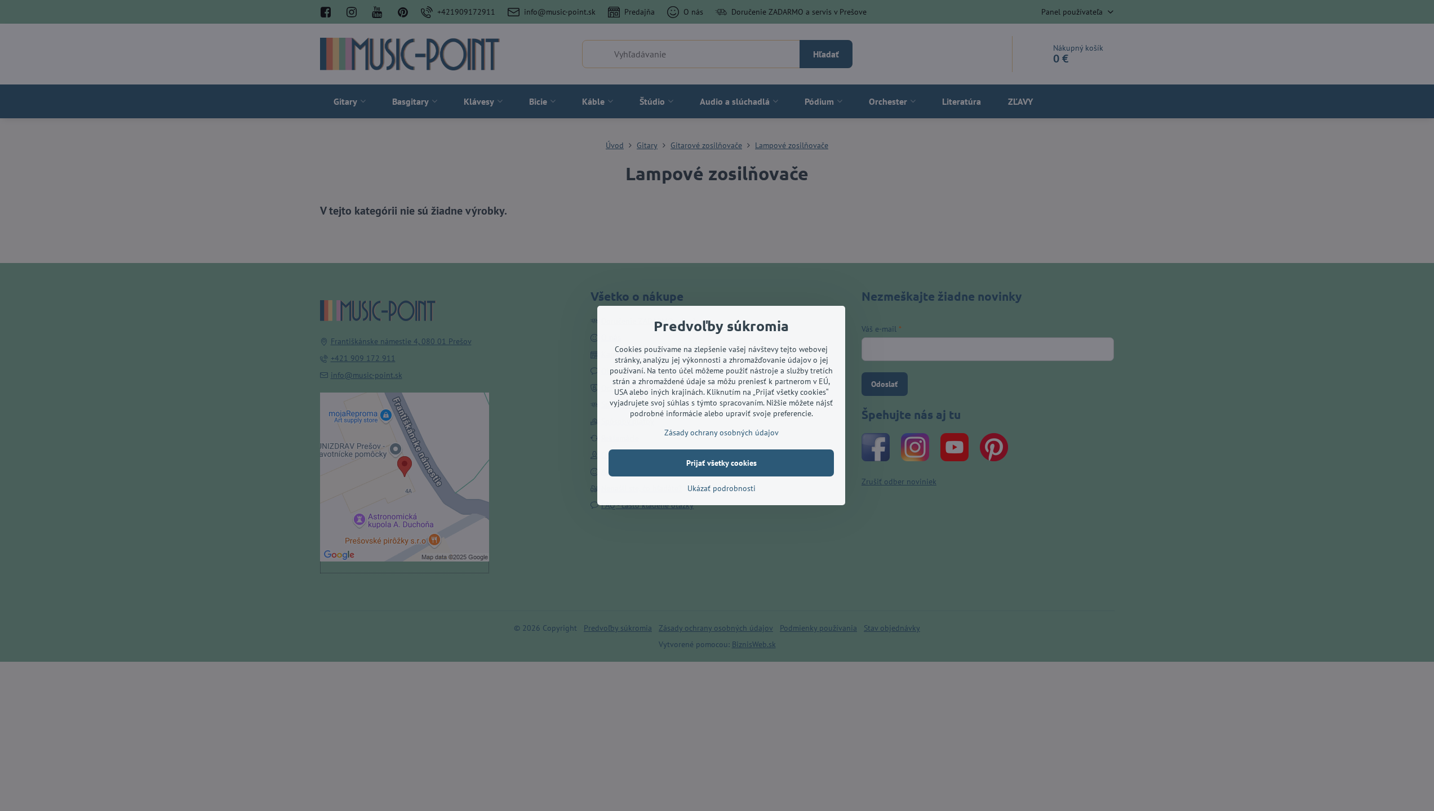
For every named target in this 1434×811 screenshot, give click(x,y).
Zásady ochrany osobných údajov (721, 432)
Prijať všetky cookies (721, 463)
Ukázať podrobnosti (721, 488)
